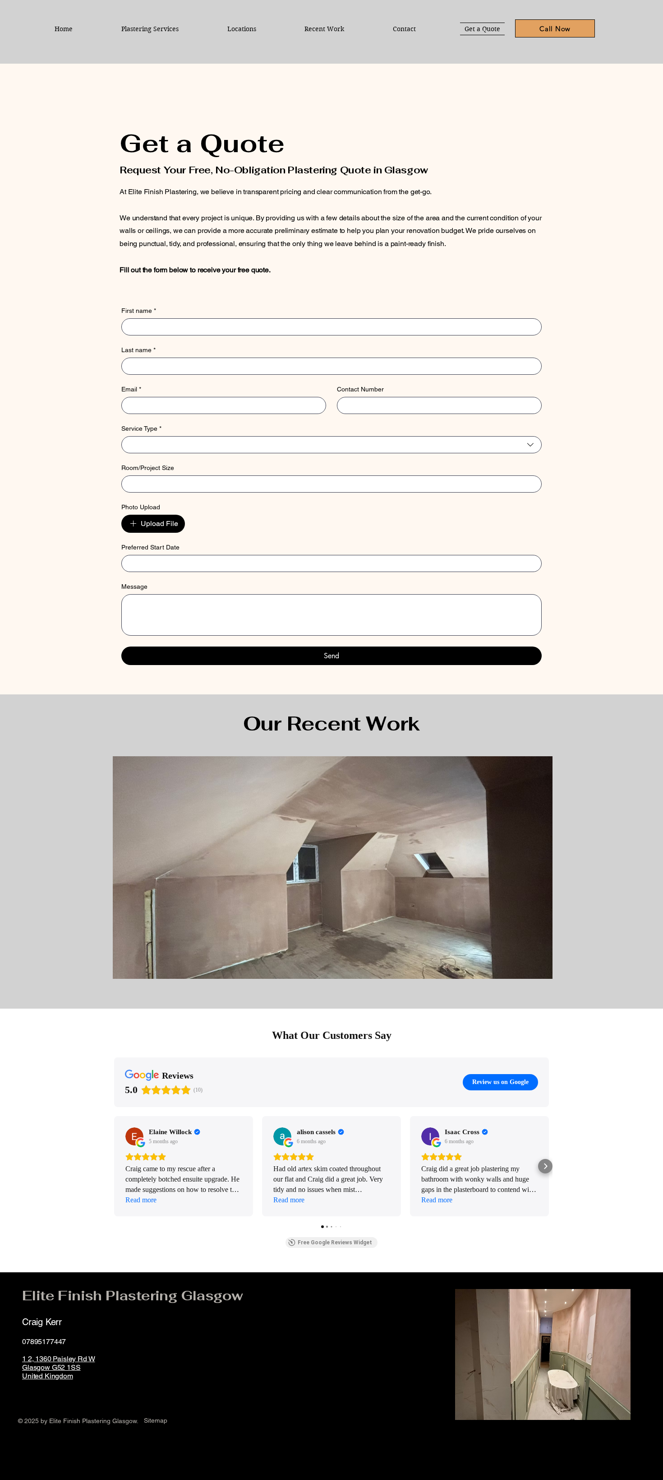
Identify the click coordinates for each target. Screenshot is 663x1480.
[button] (242, 29)
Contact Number (360, 389)
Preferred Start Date (150, 547)
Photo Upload (140, 507)
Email (131, 389)
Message (134, 586)
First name (138, 310)
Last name (138, 350)
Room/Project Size (147, 467)
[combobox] (331, 444)
